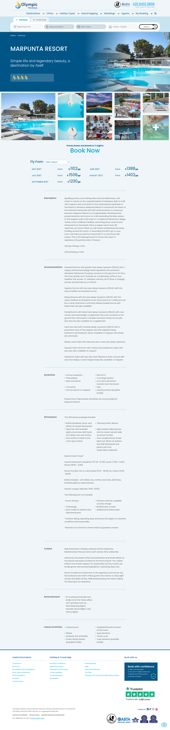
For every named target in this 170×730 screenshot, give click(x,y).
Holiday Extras (90, 663)
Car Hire (88, 672)
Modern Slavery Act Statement (52, 715)
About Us (16, 666)
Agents (125, 13)
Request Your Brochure (59, 669)
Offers (50, 13)
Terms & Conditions (20, 715)
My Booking (142, 13)
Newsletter (54, 678)
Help (87, 666)
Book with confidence (21, 672)
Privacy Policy (34, 715)
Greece (13, 35)
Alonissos (21, 35)
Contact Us (16, 663)
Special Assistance (92, 669)
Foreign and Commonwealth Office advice (102, 675)
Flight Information (57, 666)
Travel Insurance (56, 675)
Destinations (33, 13)
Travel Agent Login (37, 718)
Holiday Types (67, 13)
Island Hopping (89, 13)
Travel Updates (56, 672)
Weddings (109, 13)
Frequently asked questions (23, 669)
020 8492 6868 (144, 4)
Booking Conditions (57, 663)
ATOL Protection (18, 675)
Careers (15, 678)
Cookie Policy (17, 681)
